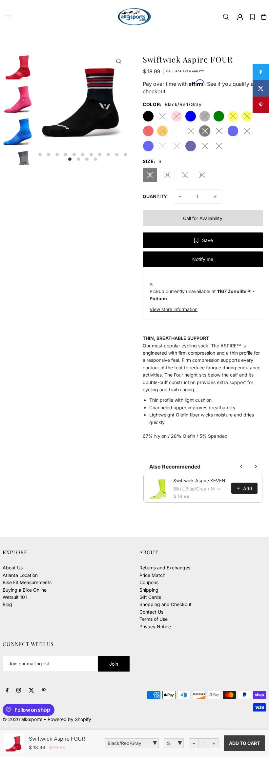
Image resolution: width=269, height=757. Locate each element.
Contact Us (151, 612)
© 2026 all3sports (22, 719)
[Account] (240, 17)
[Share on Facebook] (261, 72)
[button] (252, 16)
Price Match (152, 575)
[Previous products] (241, 466)
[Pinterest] (44, 690)
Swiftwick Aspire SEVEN (199, 480)
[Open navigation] (58, 16)
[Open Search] (226, 17)
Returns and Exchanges (164, 567)
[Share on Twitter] (261, 88)
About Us (13, 567)
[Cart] (263, 17)
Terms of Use (153, 619)
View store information (173, 309)
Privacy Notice (155, 626)
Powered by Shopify (69, 719)
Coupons (148, 582)
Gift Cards (150, 597)
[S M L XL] (174, 743)
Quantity (155, 196)
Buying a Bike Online (25, 590)
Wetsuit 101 (15, 597)
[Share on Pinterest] (261, 105)
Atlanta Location (20, 575)
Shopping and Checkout (165, 604)
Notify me (202, 259)
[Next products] (256, 466)
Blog (7, 604)
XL (202, 174)
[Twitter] (31, 690)
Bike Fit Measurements (27, 582)
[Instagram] (18, 690)
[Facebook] (7, 690)
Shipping (148, 590)
